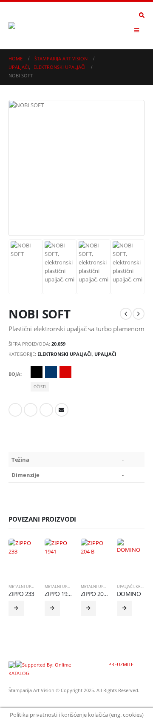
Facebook (15, 410)
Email (61, 410)
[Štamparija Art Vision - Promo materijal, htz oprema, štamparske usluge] (31, 25)
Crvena (65, 372)
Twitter (30, 410)
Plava (51, 372)
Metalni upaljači (25, 586)
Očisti (40, 386)
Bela (80, 372)
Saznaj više (16, 608)
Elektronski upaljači (64, 354)
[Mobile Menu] (136, 30)
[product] (22, 552)
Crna (36, 372)
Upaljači (105, 354)
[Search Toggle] (141, 15)
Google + (46, 410)
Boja (14, 374)
